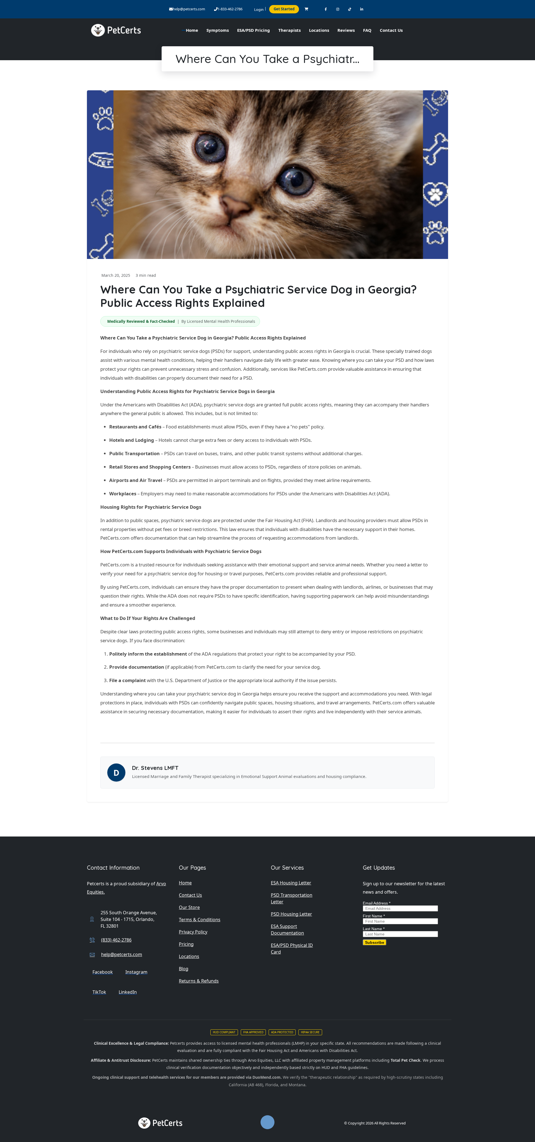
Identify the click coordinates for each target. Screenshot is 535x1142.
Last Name (374, 929)
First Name (374, 916)
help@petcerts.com (189, 8)
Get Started (284, 8)
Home (185, 883)
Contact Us (391, 30)
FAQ (367, 30)
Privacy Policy (193, 932)
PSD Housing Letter (291, 914)
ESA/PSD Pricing (253, 30)
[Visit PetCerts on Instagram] (338, 9)
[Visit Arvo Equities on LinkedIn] (362, 9)
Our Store (189, 907)
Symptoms (217, 30)
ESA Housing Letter (291, 883)
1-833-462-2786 (230, 8)
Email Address (376, 903)
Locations (319, 30)
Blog (183, 969)
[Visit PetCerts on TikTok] (350, 9)
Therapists (289, 30)
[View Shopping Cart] (306, 9)
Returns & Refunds (199, 981)
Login (259, 9)
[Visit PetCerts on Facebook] (326, 9)
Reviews (346, 30)
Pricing (186, 944)
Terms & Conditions (199, 919)
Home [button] (192, 30)
